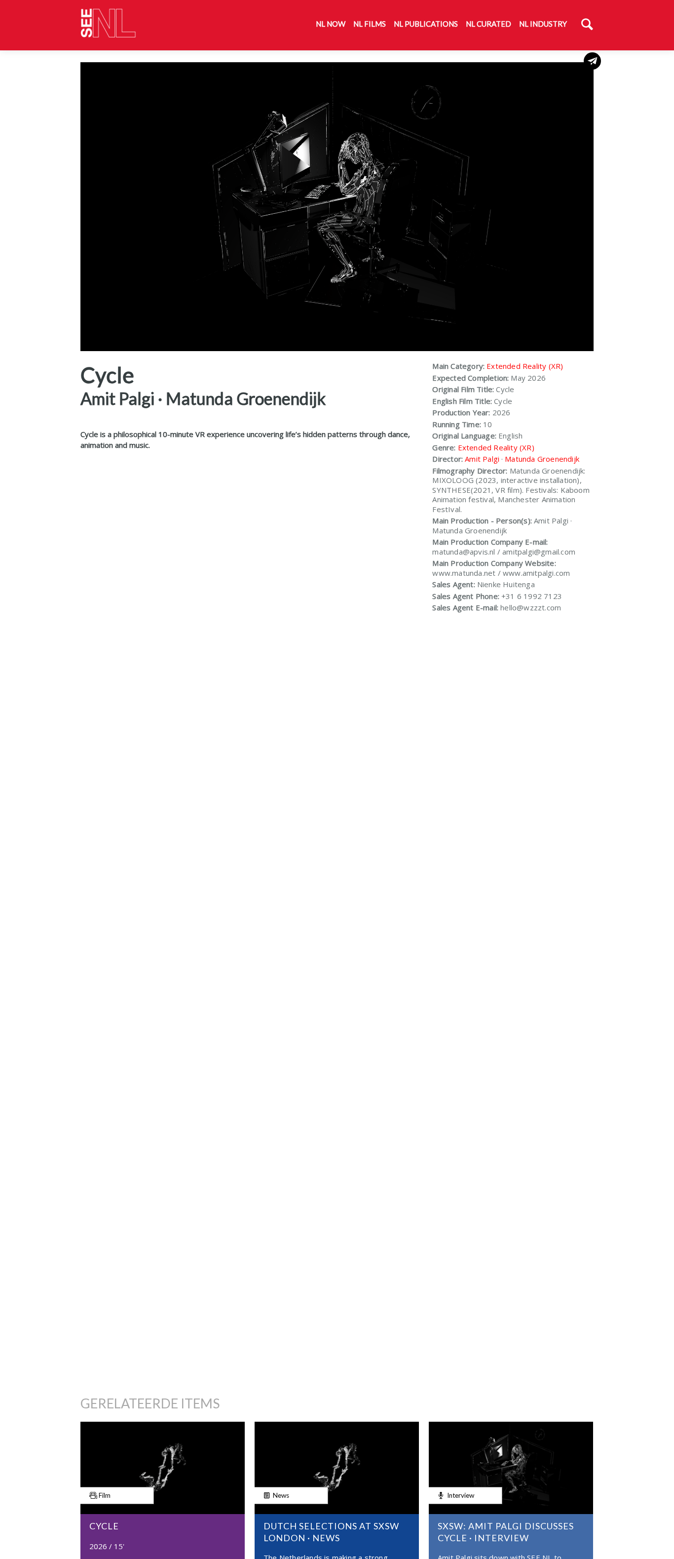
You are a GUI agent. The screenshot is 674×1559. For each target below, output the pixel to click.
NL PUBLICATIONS (426, 23)
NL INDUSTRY (543, 23)
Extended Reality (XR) (525, 366)
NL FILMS (369, 23)
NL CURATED (488, 23)
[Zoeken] (587, 25)
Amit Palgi (482, 459)
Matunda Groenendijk (542, 459)
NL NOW (330, 23)
